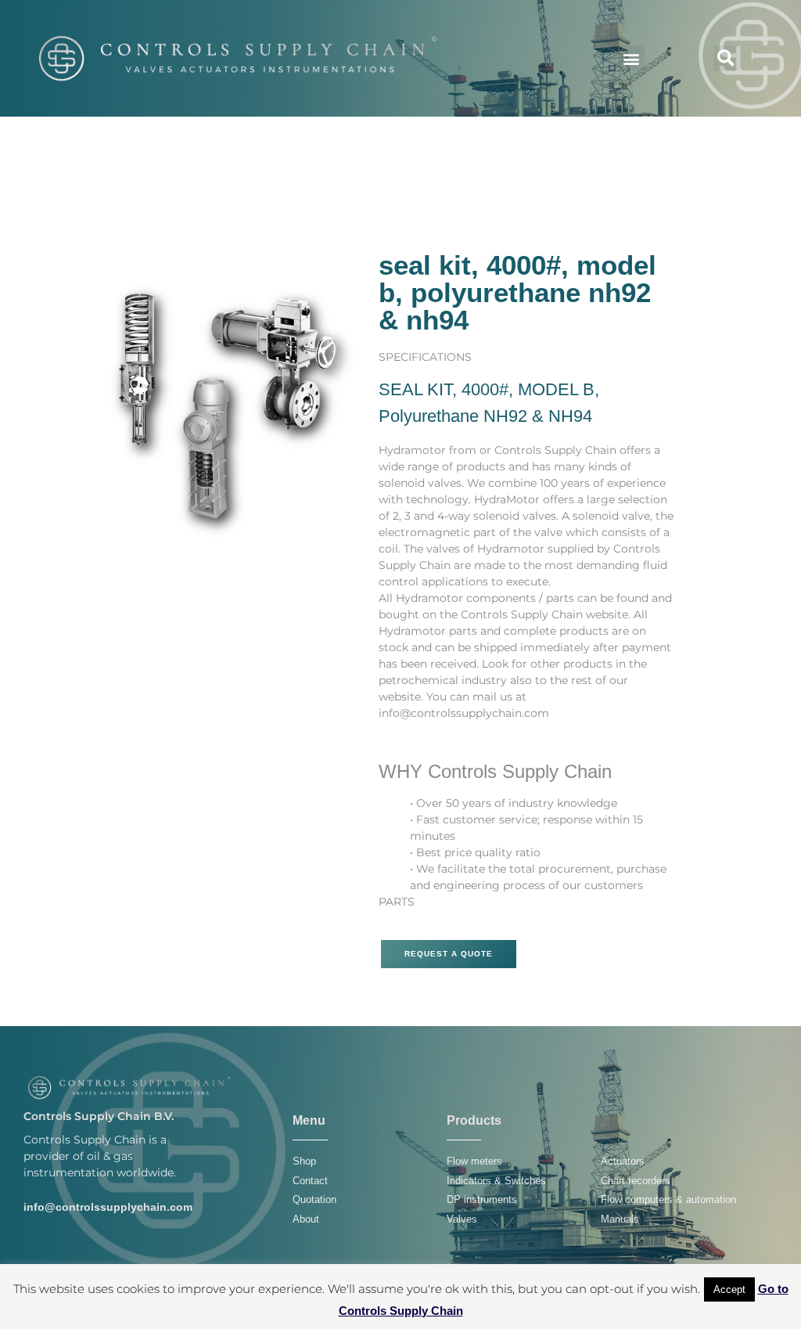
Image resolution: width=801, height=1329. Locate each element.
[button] (632, 58)
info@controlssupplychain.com (107, 1207)
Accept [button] (729, 1289)
